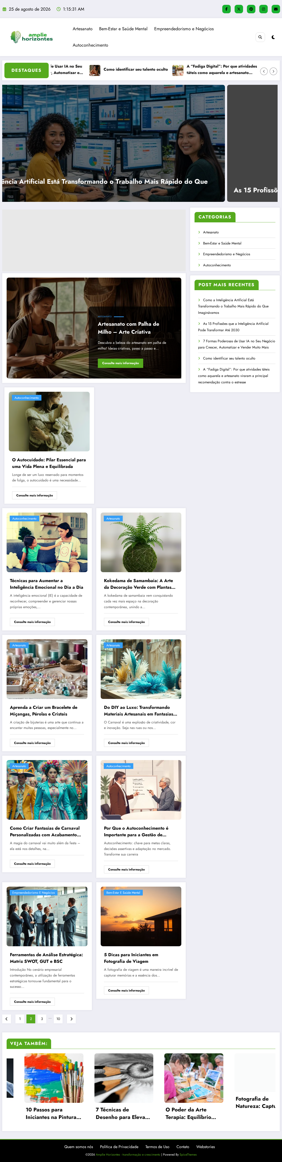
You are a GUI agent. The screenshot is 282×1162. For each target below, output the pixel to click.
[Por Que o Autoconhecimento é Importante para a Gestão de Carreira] (141, 789)
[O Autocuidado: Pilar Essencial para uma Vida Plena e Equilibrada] (49, 421)
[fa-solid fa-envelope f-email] (275, 9)
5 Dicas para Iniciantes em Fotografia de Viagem (131, 958)
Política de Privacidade (119, 1147)
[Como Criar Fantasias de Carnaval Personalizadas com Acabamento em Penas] (47, 789)
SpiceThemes (188, 1154)
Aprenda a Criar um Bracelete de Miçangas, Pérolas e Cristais (43, 710)
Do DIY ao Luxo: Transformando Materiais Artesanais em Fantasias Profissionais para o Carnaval (138, 710)
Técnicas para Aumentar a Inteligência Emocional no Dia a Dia (46, 583)
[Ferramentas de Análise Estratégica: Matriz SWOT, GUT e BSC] (47, 916)
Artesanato (83, 29)
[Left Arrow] (263, 71)
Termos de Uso (157, 1147)
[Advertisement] (94, 240)
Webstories (205, 1147)
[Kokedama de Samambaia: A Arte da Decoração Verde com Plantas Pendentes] (141, 542)
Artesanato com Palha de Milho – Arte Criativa (128, 328)
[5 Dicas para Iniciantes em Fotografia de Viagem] (141, 916)
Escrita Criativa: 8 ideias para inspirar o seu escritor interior (244, 1113)
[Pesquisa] (260, 37)
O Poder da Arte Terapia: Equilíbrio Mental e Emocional (102, 1113)
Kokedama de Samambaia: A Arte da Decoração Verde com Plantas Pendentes (138, 584)
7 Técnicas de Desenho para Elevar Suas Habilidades (34, 1113)
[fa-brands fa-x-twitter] (238, 9)
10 (58, 1018)
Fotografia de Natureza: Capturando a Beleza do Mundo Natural (176, 1102)
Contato (182, 1147)
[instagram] (263, 9)
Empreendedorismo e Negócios (184, 29)
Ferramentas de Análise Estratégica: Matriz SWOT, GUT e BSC (46, 958)
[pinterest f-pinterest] (251, 9)
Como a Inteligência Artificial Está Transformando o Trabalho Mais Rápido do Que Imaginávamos (233, 306)
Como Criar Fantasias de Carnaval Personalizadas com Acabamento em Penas (45, 831)
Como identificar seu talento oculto (229, 358)
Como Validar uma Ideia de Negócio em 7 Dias (224, 69)
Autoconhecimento (90, 45)
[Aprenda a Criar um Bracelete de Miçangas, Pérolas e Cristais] (47, 668)
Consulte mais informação (120, 363)
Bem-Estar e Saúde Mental (123, 29)
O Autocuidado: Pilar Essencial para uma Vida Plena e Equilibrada (49, 463)
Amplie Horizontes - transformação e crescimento (128, 1154)
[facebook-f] (226, 9)
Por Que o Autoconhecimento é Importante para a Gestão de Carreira (136, 831)
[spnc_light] (273, 37)
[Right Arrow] (273, 71)
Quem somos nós (78, 1147)
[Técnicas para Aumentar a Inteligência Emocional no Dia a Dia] (47, 542)
